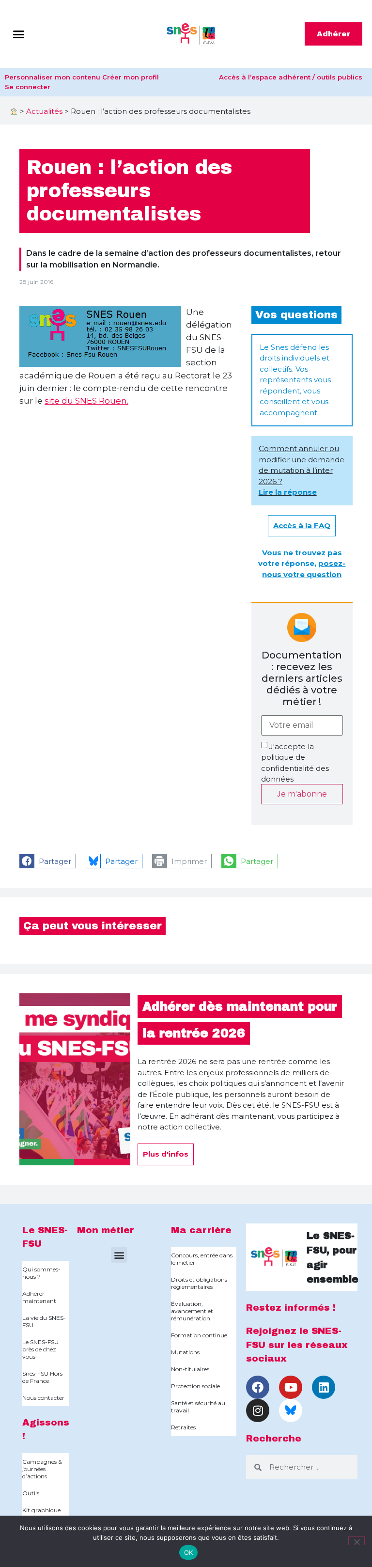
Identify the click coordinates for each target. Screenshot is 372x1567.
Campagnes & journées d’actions (42, 1469)
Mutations (185, 1352)
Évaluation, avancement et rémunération (192, 1311)
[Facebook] (257, 1387)
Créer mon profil (130, 77)
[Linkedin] (323, 1387)
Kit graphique (41, 1510)
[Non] (356, 1540)
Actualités (44, 111)
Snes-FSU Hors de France (42, 1377)
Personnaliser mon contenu (52, 77)
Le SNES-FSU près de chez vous (40, 1349)
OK (188, 1552)
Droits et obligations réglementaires (199, 1283)
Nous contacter (43, 1397)
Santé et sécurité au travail (198, 1406)
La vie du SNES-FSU (44, 1321)
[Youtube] (290, 1387)
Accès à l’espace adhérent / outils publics (290, 77)
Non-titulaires (190, 1369)
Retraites (183, 1427)
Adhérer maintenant (39, 1297)
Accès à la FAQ (301, 525)
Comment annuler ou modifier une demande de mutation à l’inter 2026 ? (301, 470)
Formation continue (199, 1335)
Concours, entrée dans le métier (201, 1259)
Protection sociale (195, 1386)
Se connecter (27, 87)
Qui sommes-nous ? (41, 1273)
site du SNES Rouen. (86, 401)
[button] (19, 34)
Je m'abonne (302, 794)
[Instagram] (257, 1410)
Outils (30, 1493)
